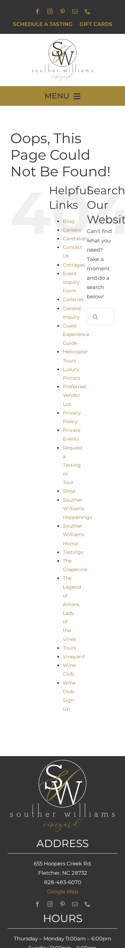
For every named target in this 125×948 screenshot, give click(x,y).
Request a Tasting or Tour (73, 465)
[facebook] (37, 11)
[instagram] (50, 11)
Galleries (73, 299)
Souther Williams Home (73, 534)
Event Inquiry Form (71, 282)
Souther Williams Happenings (77, 508)
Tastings (73, 552)
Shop (69, 491)
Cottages (74, 265)
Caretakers (76, 238)
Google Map (62, 891)
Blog (69, 221)
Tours (69, 648)
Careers (72, 230)
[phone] (87, 11)
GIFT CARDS (96, 24)
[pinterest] (62, 11)
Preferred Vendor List (74, 395)
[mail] (75, 11)
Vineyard (73, 656)
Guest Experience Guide (76, 334)
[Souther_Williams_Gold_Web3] (62, 41)
